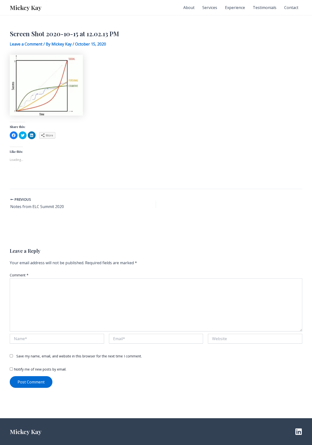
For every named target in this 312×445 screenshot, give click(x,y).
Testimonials (264, 7)
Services (209, 7)
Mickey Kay (25, 7)
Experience (235, 7)
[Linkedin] (298, 431)
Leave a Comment (26, 44)
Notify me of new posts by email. (40, 369)
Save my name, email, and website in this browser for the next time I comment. (79, 356)
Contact (291, 7)
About (189, 7)
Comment (19, 275)
